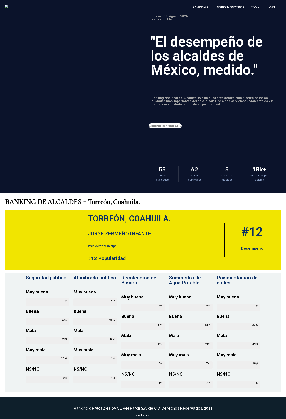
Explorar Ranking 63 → (165, 125)
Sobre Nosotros (230, 7)
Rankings (200, 7)
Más (271, 7)
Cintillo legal (143, 415)
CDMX (255, 7)
